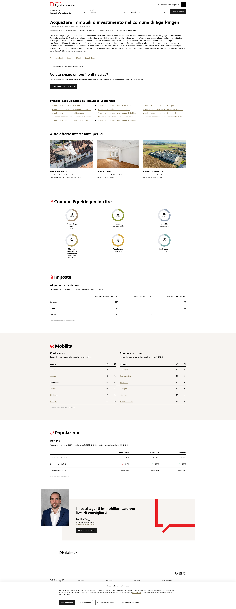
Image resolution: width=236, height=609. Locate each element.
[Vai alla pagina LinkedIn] (180, 573)
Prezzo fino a (135, 12)
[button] (183, 4)
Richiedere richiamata (86, 530)
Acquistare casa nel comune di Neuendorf (159, 113)
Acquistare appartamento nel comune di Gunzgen (71, 109)
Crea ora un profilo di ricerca (63, 86)
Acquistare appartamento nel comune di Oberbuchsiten (118, 121)
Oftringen (54, 395)
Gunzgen (123, 389)
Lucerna (53, 376)
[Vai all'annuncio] (71, 154)
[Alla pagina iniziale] (63, 4)
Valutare (81, 580)
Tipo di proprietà (55, 10)
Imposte (70, 58)
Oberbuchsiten (125, 376)
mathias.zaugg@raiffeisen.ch (85, 524)
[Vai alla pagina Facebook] (176, 573)
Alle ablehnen (85, 603)
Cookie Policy (136, 592)
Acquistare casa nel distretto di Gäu (66, 105)
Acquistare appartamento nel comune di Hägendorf (163, 109)
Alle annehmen (67, 603)
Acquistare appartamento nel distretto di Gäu (115, 105)
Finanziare (109, 580)
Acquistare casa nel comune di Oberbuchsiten (70, 121)
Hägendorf (124, 395)
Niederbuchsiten (126, 401)
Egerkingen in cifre (57, 58)
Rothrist (53, 389)
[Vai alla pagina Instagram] (184, 573)
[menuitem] (161, 4)
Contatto (137, 580)
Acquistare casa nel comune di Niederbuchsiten (116, 117)
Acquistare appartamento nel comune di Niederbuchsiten (163, 117)
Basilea (52, 370)
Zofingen (53, 401)
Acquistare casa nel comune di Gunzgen (158, 105)
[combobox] (106, 12)
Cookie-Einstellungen (105, 603)
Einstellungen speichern (130, 603)
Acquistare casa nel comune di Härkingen (68, 113)
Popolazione (90, 58)
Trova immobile (178, 12)
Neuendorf (124, 382)
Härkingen (124, 370)
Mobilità (79, 58)
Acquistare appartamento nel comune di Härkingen (118, 113)
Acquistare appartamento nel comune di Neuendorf (72, 117)
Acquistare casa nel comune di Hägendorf (114, 109)
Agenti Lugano (167, 580)
